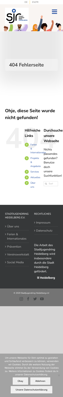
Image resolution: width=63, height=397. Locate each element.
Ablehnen (40, 381)
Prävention (14, 247)
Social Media (15, 262)
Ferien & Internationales (16, 236)
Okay (20, 381)
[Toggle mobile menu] (55, 12)
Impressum (43, 223)
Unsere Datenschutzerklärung (31, 389)
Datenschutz (44, 231)
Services (34, 171)
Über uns (13, 226)
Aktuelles (35, 177)
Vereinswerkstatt (17, 254)
